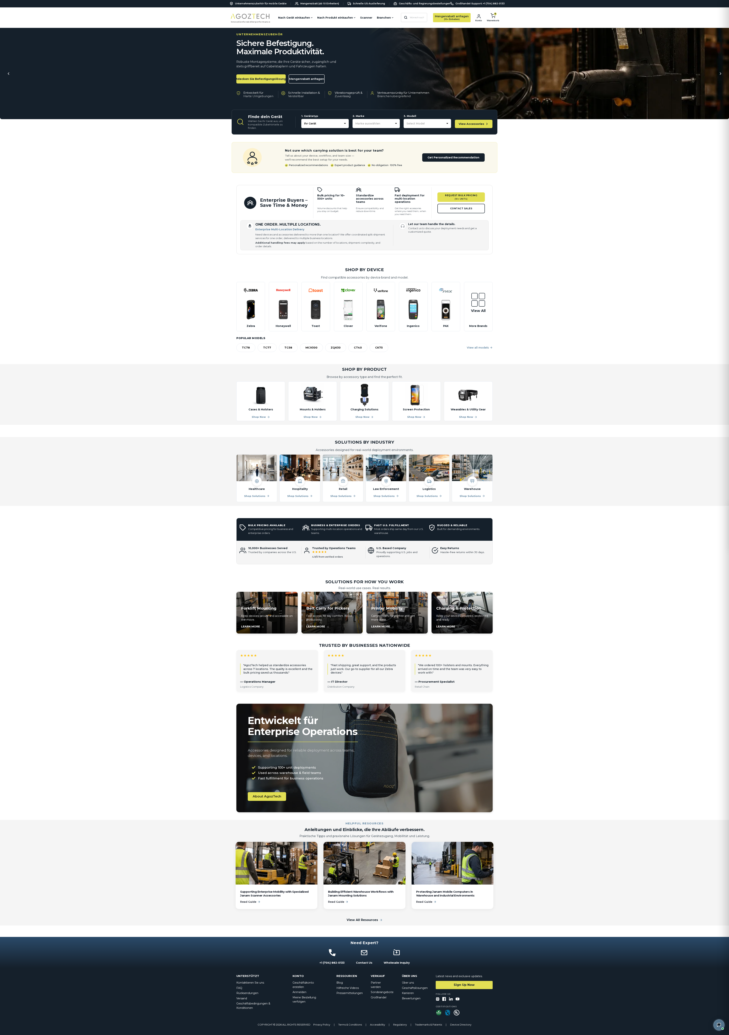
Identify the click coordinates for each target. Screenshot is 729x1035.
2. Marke (358, 116)
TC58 (288, 347)
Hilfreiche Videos (347, 988)
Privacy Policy (321, 1024)
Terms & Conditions (350, 1024)
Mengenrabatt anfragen (306, 79)
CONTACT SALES (461, 208)
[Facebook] (444, 999)
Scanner (366, 17)
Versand (241, 998)
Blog (339, 982)
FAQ (239, 988)
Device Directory (460, 1024)
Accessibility (377, 1024)
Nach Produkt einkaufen (335, 17)
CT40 (358, 347)
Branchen (384, 17)
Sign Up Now (464, 985)
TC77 (267, 347)
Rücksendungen (247, 993)
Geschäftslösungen (415, 988)
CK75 (379, 347)
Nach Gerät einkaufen (294, 17)
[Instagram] (437, 999)
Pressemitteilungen (349, 993)
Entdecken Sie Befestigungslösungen (261, 79)
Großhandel (378, 997)
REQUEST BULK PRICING (461, 197)
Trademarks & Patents (428, 1024)
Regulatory (400, 1024)
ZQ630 (336, 347)
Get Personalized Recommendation (453, 157)
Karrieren (408, 993)
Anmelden (299, 992)
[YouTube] (457, 999)
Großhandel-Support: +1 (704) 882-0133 (480, 3)
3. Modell (410, 116)
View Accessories (471, 124)
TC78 (246, 347)
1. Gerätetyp (309, 116)
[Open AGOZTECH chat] (718, 1024)
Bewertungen (411, 998)
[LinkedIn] (451, 999)
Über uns (408, 982)
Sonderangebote (382, 992)
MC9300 (311, 347)
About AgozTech (267, 796)
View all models (478, 347)
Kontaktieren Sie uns (250, 982)
